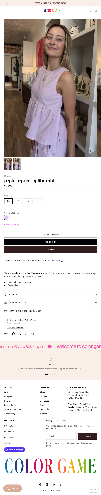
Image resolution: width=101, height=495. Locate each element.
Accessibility (9, 413)
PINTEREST (9, 437)
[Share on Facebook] (13, 333)
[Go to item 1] (8, 164)
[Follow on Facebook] (40, 484)
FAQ (6, 392)
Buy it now (51, 249)
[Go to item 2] (17, 164)
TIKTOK (7, 443)
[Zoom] (90, 151)
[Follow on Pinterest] (54, 484)
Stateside (7, 176)
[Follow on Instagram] (47, 484)
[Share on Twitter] (19, 333)
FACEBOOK (9, 431)
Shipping (8, 396)
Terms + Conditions (12, 409)
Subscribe (44, 413)
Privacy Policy (10, 405)
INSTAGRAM (10, 425)
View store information (15, 327)
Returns (7, 400)
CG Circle (44, 409)
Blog (42, 405)
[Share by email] (32, 333)
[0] (91, 11)
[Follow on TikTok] (60, 484)
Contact (43, 396)
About (42, 392)
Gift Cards (44, 400)
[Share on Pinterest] (26, 333)
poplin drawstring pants (31, 276)
